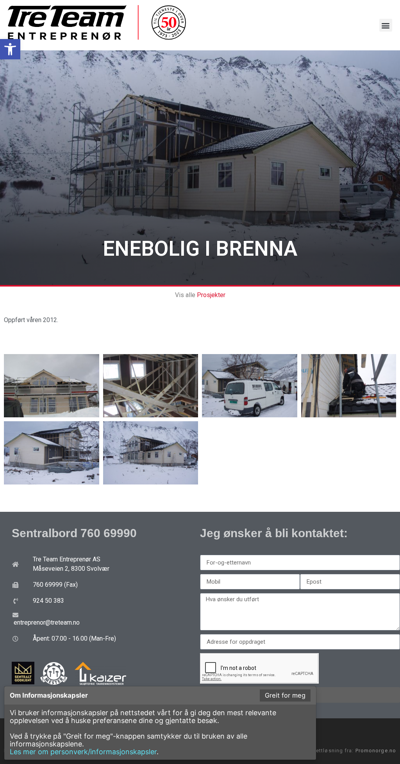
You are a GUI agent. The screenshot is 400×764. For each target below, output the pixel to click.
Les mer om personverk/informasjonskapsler (83, 752)
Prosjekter (211, 295)
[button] (10, 49)
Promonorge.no (375, 750)
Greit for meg (285, 695)
